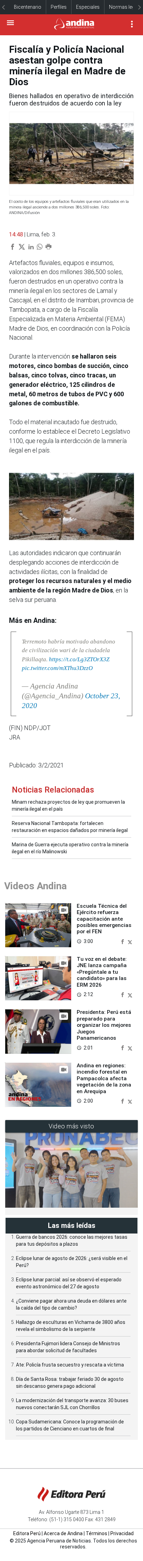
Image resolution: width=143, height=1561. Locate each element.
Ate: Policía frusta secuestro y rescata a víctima (70, 1365)
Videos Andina (35, 886)
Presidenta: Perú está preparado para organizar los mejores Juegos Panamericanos (104, 1025)
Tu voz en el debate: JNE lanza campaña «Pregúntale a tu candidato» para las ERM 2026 (102, 972)
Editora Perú (27, 1533)
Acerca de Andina (63, 1533)
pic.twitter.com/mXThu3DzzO (57, 668)
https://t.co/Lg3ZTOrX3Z (79, 659)
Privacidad (122, 1533)
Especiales (88, 7)
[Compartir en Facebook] (123, 941)
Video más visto (71, 1126)
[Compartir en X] (130, 941)
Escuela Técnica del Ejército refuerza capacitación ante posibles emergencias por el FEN (104, 919)
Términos (96, 1533)
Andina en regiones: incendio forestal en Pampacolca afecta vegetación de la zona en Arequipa (104, 1078)
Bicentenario (27, 7)
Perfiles (59, 7)
